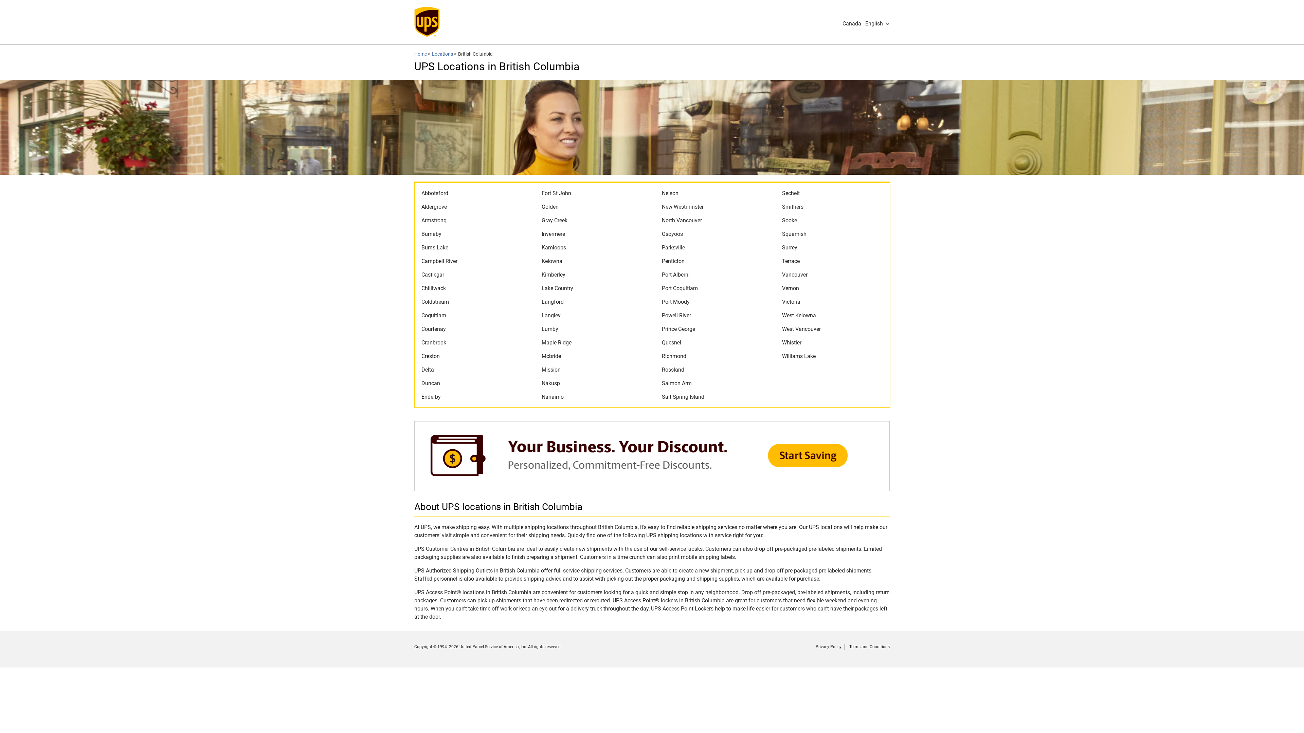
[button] (866, 24)
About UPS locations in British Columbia (498, 506)
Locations (442, 54)
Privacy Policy (828, 646)
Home (420, 54)
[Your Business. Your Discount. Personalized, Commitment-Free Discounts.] (652, 487)
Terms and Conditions (869, 646)
